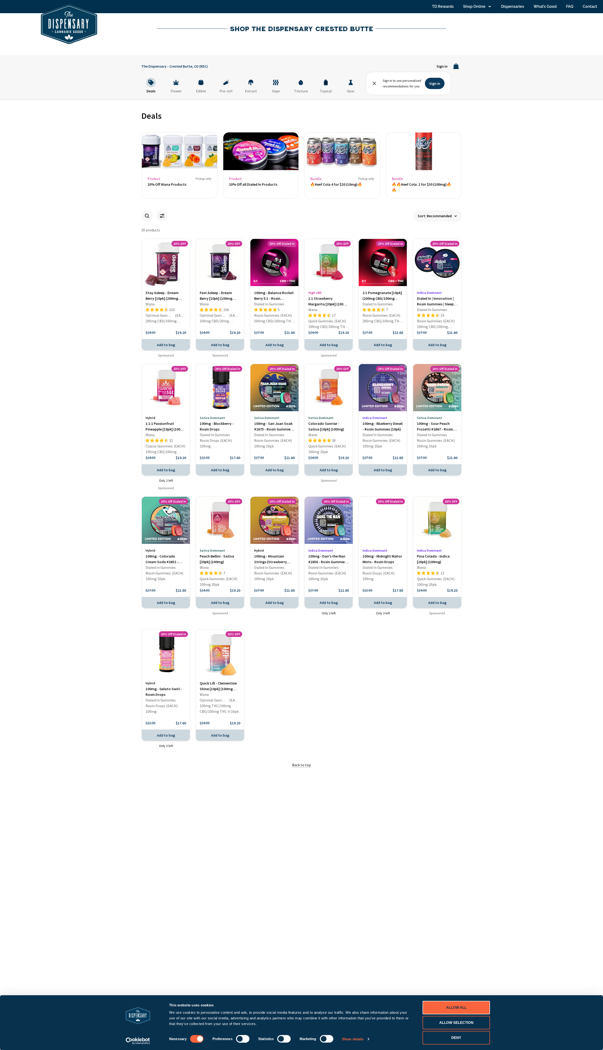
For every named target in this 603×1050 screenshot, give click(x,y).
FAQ (569, 6)
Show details (352, 1039)
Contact (590, 6)
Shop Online (474, 6)
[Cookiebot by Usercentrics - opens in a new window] (138, 1040)
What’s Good (545, 6)
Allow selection (456, 1023)
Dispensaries (512, 6)
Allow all (456, 1007)
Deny (456, 1038)
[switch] (242, 1038)
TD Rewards (443, 6)
